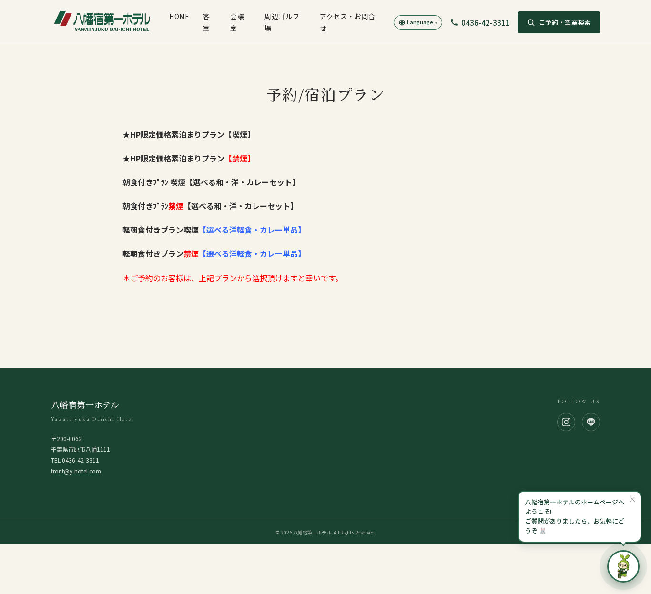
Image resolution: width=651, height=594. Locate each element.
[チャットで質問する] (623, 566)
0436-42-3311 (485, 23)
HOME (179, 16)
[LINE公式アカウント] (591, 422)
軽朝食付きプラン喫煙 (213, 229)
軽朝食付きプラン (213, 253)
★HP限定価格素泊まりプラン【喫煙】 (188, 134)
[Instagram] (566, 422)
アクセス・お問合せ (348, 22)
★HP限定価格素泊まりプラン (188, 158)
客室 (206, 22)
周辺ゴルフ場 (282, 22)
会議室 (237, 22)
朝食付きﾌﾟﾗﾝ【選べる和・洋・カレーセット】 (210, 205)
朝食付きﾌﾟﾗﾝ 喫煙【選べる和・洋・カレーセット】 (212, 182)
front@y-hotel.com (76, 471)
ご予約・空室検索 (565, 22)
